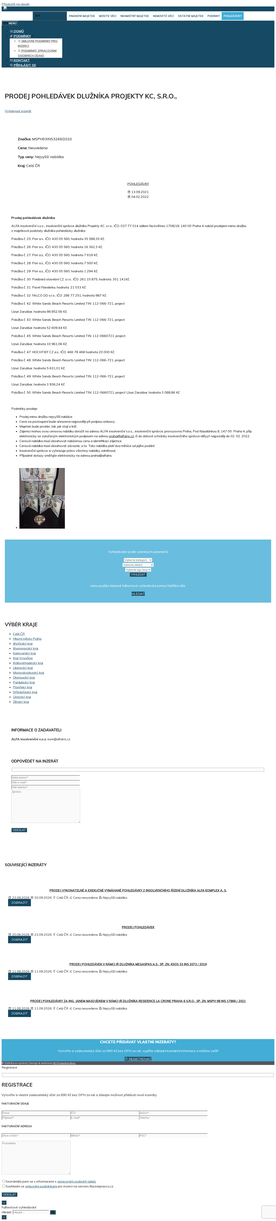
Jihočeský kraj (23, 643)
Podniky (214, 16)
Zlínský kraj (21, 702)
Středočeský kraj (25, 692)
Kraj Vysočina (23, 658)
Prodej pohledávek (138, 927)
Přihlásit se (24, 65)
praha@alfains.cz (121, 436)
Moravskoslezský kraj (28, 673)
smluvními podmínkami (41, 1186)
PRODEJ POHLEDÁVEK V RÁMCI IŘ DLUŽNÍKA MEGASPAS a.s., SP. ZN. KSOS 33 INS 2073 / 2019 (138, 964)
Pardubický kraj (24, 682)
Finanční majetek (82, 16)
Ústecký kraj (22, 697)
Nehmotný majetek (134, 16)
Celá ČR (19, 634)
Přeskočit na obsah (15, 4)
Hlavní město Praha (27, 639)
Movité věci (107, 16)
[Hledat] (53, 1212)
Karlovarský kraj (24, 653)
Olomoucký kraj (24, 677)
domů (18, 31)
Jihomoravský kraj (25, 648)
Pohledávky (233, 16)
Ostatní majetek (190, 16)
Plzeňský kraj (22, 687)
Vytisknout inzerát (18, 111)
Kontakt (21, 60)
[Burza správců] (19, 9)
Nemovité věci (163, 16)
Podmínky (22, 36)
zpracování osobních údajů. (76, 1181)
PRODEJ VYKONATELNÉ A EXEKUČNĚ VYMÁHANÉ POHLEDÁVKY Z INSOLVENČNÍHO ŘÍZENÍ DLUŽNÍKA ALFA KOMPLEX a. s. (138, 890)
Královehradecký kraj (28, 663)
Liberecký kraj (23, 668)
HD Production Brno (64, 1063)
